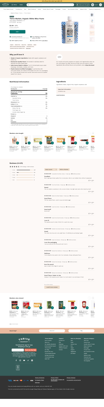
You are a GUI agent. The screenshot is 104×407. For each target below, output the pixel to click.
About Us (47, 342)
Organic (72, 349)
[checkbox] (23, 170)
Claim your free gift (84, 4)
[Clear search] (73, 5)
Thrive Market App (49, 357)
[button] (100, 4)
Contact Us (61, 340)
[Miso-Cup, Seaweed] (49, 140)
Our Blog (47, 349)
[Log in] (92, 4)
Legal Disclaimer (60, 95)
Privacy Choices (71, 377)
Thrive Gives (48, 347)
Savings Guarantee (49, 355)
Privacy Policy (54, 377)
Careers (61, 349)
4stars (13, 172)
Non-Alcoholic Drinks (73, 9)
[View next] (93, 133)
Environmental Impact (50, 346)
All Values (73, 353)
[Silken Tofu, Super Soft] (38, 140)
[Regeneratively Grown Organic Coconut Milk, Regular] (49, 305)
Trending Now (18, 9)
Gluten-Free (74, 344)
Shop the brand (89, 65)
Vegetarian (73, 351)
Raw (72, 346)
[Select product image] (92, 14)
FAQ (81, 330)
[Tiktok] (28, 360)
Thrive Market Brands (50, 353)
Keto (72, 340)
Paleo (72, 342)
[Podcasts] (32, 360)
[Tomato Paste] (84, 140)
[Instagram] (20, 360)
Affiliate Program (63, 347)
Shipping (61, 344)
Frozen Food (87, 349)
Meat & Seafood (32, 9)
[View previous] (89, 133)
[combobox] (50, 4)
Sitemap (37, 382)
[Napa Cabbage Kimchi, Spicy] (26, 305)
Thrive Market (13, 20)
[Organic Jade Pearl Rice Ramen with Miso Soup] (61, 305)
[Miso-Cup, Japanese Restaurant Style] (14, 305)
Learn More (45, 40)
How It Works (48, 340)
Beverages (58, 9)
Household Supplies (89, 358)
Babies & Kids (83, 9)
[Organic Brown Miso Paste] (14, 140)
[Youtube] (24, 360)
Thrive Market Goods (8, 9)
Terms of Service (39, 377)
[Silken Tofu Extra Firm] (61, 140)
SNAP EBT (47, 358)
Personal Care (87, 357)
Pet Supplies (87, 360)
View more (28, 48)
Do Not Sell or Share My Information (57, 380)
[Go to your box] (100, 4)
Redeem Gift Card (63, 346)
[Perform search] (28, 5)
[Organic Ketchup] (84, 305)
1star (13, 179)
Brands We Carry (49, 351)
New (25, 9)
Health (85, 353)
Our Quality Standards (50, 344)
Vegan (72, 347)
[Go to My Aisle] (5, 4)
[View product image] (70, 30)
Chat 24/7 (52, 330)
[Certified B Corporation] (18, 368)
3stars (13, 174)
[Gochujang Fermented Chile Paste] (72, 140)
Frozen (64, 9)
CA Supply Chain (39, 380)
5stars (13, 169)
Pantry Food (87, 342)
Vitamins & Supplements (95, 9)
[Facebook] (16, 360)
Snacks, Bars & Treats (48, 9)
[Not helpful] (92, 180)
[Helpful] (89, 180)
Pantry (39, 9)
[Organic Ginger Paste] (26, 140)
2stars (13, 177)
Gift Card (86, 340)
